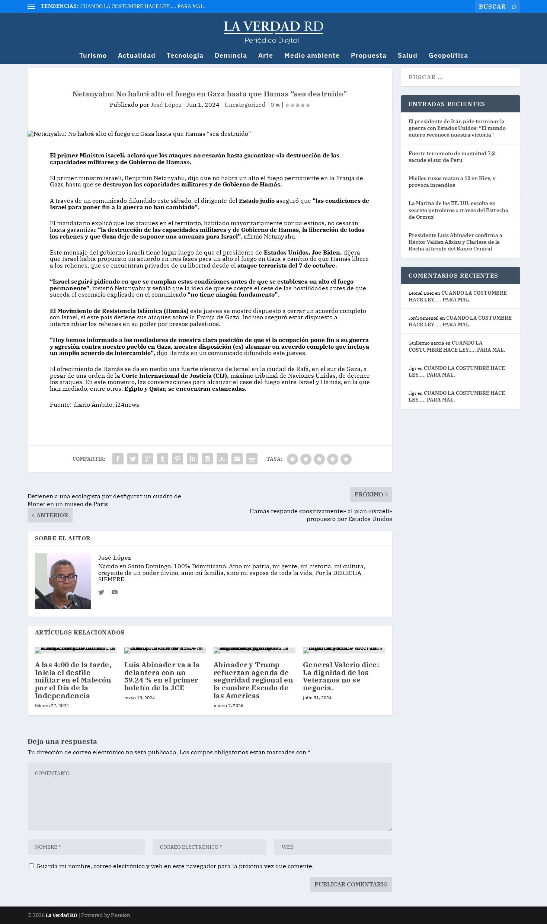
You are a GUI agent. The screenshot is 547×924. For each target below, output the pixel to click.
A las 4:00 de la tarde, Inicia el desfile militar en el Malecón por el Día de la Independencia (73, 680)
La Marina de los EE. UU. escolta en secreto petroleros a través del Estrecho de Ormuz (458, 210)
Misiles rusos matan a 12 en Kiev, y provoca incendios (452, 181)
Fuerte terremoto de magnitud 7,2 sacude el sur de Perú (452, 156)
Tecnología (185, 56)
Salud (408, 56)
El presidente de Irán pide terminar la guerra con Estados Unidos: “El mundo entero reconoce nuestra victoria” (457, 128)
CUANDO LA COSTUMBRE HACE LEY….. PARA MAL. (142, 6)
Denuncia (231, 56)
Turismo (93, 56)
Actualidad (137, 56)
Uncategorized (245, 104)
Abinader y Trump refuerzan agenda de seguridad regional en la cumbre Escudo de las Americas (254, 680)
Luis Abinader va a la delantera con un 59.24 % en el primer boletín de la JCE (162, 676)
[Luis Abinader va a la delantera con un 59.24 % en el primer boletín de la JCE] (165, 650)
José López (166, 104)
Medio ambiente (312, 56)
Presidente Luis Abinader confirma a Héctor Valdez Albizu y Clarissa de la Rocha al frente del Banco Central (455, 242)
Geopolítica (448, 56)
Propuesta (369, 56)
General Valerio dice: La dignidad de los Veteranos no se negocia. (341, 676)
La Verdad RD (62, 915)
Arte (265, 56)
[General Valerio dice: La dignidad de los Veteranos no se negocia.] (344, 650)
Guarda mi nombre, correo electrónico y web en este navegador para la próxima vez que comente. (175, 866)
